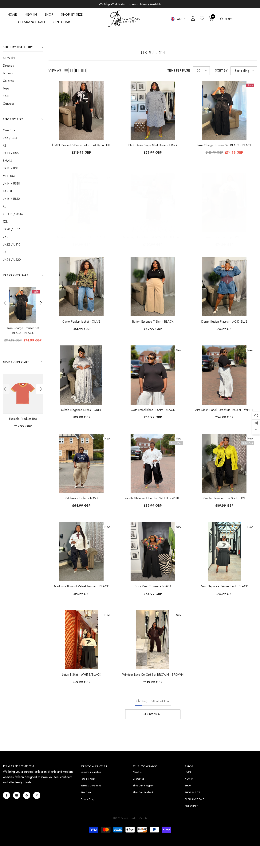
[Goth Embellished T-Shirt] (153, 375)
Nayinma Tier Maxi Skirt (23, 330)
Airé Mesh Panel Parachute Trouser (224, 410)
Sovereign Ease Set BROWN (152, 237)
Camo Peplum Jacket (81, 321)
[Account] (193, 18)
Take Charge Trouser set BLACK (224, 145)
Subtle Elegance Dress (81, 410)
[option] (23, 316)
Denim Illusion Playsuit (224, 321)
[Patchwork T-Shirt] (81, 463)
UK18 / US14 (23, 37)
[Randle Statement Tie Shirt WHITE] (153, 463)
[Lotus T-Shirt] (81, 639)
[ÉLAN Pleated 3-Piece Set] (81, 110)
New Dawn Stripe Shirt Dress (152, 145)
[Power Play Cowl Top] (224, 202)
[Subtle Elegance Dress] (81, 375)
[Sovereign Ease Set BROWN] (153, 202)
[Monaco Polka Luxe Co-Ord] (81, 202)
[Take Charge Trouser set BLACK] (224, 110)
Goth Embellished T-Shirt (153, 410)
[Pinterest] (26, 795)
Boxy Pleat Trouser (153, 586)
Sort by (221, 70)
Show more (153, 714)
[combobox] (242, 19)
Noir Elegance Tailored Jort (224, 586)
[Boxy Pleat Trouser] (153, 551)
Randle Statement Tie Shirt (224, 498)
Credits (143, 818)
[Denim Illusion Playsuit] (224, 286)
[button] (5, 303)
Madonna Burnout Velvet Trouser (81, 586)
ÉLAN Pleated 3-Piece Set (81, 145)
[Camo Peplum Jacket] (81, 286)
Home (7, 37)
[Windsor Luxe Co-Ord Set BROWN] (153, 639)
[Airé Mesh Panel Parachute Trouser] (224, 375)
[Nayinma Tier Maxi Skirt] (23, 305)
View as (55, 70)
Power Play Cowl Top (224, 237)
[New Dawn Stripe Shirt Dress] (153, 110)
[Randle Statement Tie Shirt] (224, 463)
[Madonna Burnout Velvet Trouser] (81, 551)
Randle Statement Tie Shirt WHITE (152, 498)
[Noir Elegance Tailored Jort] (224, 551)
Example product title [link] (24, 419)
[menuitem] (23, 58)
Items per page (178, 70)
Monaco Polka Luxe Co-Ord (81, 237)
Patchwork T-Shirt (81, 498)
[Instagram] (16, 795)
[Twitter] (36, 795)
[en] (173, 19)
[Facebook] (6, 795)
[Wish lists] (202, 18)
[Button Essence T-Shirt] (153, 286)
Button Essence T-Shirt (152, 321)
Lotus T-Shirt (81, 674)
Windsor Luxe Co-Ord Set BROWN (152, 674)
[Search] (221, 19)
